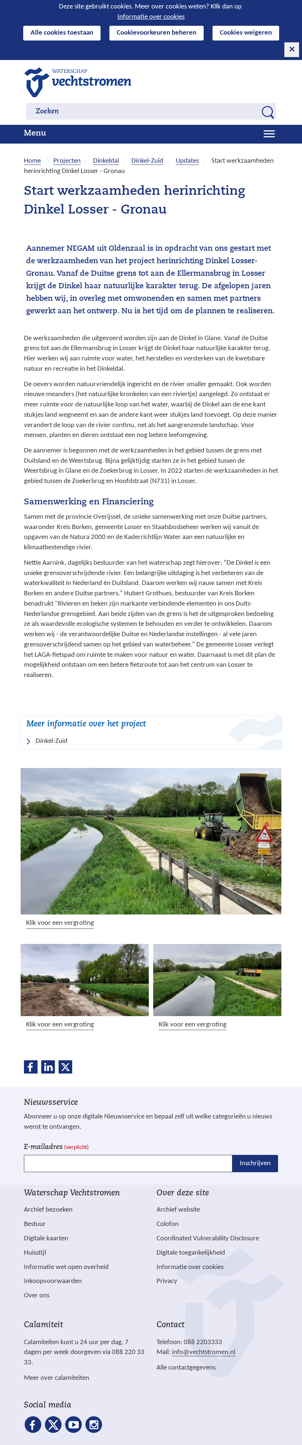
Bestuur (35, 1224)
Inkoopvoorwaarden (53, 1281)
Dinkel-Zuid (51, 741)
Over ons (36, 1295)
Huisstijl (35, 1253)
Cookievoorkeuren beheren (156, 32)
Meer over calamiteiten (56, 1378)
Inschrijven (255, 1163)
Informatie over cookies (151, 17)
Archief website (178, 1209)
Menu (35, 133)
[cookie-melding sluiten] (291, 49)
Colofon (168, 1224)
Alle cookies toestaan (62, 32)
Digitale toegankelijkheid (191, 1253)
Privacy (167, 1281)
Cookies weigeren (246, 32)
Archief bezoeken (48, 1209)
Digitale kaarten (46, 1239)
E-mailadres (56, 1147)
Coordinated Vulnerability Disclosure (208, 1238)
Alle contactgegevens (186, 1367)
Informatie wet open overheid (66, 1267)
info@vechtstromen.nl (203, 1352)
